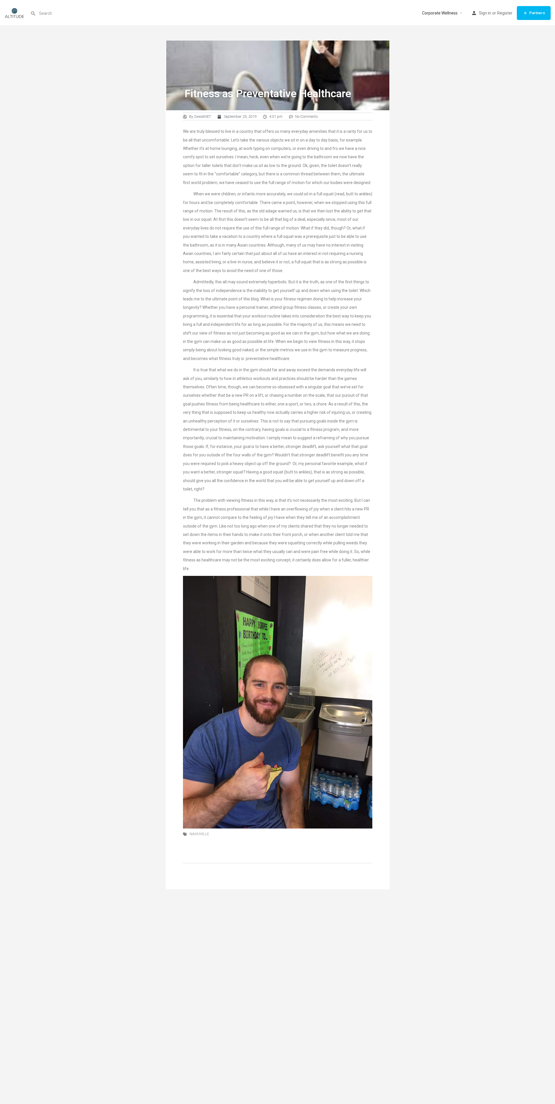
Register (505, 13)
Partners (537, 13)
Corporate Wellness (440, 13)
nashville (199, 834)
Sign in (485, 13)
